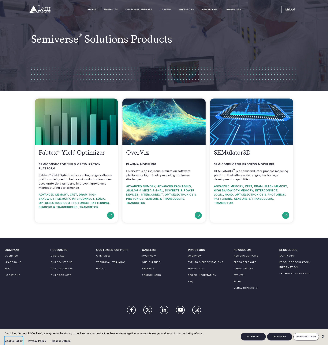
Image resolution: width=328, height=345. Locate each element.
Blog (237, 281)
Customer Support (138, 9)
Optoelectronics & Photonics (64, 202)
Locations (12, 275)
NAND (229, 194)
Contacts (286, 255)
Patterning (100, 202)
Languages (233, 9)
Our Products (61, 275)
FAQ (190, 281)
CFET (73, 194)
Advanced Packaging (174, 186)
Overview (12, 255)
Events (239, 275)
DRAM (83, 194)
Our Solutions (61, 262)
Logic (100, 198)
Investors (186, 9)
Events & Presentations (205, 262)
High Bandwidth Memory (233, 190)
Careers (166, 9)
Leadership (13, 262)
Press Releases (245, 262)
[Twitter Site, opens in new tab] (148, 310)
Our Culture (151, 262)
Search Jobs (151, 275)
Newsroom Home (246, 255)
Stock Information (202, 275)
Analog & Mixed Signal (144, 190)
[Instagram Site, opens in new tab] (197, 310)
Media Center (243, 268)
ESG (7, 268)
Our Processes (61, 268)
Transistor (88, 207)
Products (111, 9)
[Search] (277, 9)
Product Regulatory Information (295, 264)
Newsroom (209, 9)
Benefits (148, 268)
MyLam (290, 9)
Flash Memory (276, 186)
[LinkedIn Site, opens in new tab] (164, 310)
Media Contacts (246, 288)
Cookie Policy (14, 340)
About (91, 9)
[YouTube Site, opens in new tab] (180, 310)
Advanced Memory (53, 194)
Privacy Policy (37, 340)
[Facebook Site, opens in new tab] (131, 310)
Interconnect (83, 198)
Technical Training (110, 262)
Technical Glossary (294, 273)
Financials (196, 268)
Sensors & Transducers (58, 207)
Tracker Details (61, 340)
